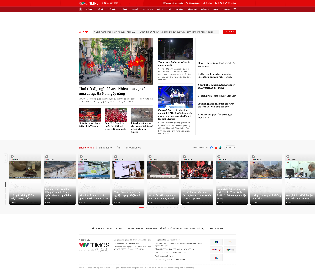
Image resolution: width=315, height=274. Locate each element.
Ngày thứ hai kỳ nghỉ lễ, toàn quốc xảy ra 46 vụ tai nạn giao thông (216, 86)
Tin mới (231, 32)
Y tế (169, 9)
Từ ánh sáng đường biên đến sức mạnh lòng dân (174, 63)
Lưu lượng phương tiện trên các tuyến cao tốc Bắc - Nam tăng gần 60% (216, 105)
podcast (226, 9)
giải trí (160, 9)
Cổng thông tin (194, 3)
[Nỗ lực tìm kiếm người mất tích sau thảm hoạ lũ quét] (163, 179)
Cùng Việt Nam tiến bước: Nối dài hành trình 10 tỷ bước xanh (115, 126)
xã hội (100, 9)
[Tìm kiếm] (222, 3)
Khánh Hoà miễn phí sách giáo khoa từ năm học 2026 (93, 197)
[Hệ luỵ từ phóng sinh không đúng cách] (266, 179)
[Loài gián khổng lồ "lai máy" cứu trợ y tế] (25, 179)
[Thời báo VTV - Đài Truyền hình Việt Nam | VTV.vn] (88, 3)
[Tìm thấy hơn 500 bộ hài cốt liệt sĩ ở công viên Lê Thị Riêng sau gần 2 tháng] (162, 245)
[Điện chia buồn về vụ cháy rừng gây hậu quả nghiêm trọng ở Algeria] (142, 115)
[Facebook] (211, 147)
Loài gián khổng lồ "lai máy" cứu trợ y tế (22, 197)
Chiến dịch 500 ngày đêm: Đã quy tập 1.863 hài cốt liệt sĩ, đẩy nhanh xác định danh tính (103, 252)
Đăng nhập (232, 3)
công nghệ (192, 9)
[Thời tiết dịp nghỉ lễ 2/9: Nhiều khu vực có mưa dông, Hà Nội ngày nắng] (116, 61)
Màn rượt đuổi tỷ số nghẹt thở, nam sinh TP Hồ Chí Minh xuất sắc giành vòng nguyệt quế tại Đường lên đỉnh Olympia (175, 114)
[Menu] (234, 9)
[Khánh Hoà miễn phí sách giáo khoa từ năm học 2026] (94, 179)
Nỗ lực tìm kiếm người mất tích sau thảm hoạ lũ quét (162, 197)
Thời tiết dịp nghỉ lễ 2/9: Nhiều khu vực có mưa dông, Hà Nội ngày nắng (112, 91)
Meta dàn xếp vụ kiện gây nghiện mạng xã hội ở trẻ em (127, 195)
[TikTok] (220, 147)
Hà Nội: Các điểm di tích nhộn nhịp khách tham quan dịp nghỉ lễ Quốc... (215, 75)
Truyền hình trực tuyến (174, 3)
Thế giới (124, 9)
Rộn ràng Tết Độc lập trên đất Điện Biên (217, 96)
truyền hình (147, 9)
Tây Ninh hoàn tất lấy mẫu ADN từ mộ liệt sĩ (97, 246)
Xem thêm (230, 147)
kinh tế (135, 9)
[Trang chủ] (80, 9)
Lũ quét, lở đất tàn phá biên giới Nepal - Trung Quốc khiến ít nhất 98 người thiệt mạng (231, 194)
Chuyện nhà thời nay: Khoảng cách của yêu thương (216, 64)
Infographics (133, 147)
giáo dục (205, 9)
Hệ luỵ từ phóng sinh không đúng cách (266, 197)
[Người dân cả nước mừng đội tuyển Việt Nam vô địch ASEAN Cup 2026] (197, 179)
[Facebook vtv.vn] (217, 3)
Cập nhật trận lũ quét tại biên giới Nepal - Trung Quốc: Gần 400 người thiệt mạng (58, 194)
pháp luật (112, 9)
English (209, 3)
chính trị (89, 9)
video (215, 9)
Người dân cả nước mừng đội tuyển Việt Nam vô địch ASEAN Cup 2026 (197, 195)
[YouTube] (215, 147)
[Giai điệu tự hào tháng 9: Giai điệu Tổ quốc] (90, 115)
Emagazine (105, 147)
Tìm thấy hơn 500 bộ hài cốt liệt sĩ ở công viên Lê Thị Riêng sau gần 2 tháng (103, 228)
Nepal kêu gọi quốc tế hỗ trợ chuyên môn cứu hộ (215, 116)
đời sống (179, 9)
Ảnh (119, 147)
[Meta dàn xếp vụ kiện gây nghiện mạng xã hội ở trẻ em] (128, 179)
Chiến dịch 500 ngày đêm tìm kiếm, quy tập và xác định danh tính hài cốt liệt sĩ (127, 220)
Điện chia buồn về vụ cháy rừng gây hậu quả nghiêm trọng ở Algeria (142, 127)
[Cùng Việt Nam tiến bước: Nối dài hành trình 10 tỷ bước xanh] (116, 115)
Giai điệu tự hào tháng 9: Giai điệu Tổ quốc (89, 124)
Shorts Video (86, 147)
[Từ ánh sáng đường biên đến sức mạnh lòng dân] (175, 49)
